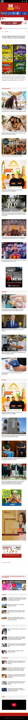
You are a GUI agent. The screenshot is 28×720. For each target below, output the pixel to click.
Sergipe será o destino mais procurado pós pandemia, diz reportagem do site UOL (16, 611)
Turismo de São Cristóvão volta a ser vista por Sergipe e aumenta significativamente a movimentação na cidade (16, 599)
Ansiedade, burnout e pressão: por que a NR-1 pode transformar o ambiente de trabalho (16, 662)
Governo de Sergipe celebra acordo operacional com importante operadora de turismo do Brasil (16, 618)
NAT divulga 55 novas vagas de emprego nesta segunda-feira (12, 373)
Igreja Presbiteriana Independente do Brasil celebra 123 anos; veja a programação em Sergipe (14, 436)
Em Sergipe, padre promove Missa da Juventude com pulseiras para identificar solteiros (13, 459)
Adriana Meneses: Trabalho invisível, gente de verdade (15, 651)
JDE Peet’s (9, 42)
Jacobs (21, 40)
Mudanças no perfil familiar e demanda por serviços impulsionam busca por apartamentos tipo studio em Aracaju (16, 669)
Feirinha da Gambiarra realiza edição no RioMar (12, 156)
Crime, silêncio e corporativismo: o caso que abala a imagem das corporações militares (16, 683)
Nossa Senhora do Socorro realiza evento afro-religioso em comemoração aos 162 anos (14, 260)
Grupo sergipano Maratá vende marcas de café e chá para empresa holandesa (13, 37)
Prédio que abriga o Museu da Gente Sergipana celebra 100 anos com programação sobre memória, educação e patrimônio (14, 214)
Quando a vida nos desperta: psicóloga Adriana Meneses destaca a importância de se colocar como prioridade (16, 638)
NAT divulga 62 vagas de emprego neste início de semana (12, 330)
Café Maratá (6, 40)
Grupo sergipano (17, 40)
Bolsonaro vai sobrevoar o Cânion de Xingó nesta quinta (15, 605)
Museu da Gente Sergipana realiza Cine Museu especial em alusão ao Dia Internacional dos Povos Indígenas (14, 237)
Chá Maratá (11, 40)
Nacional (15, 39)
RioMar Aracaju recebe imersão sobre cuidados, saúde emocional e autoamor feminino (14, 133)
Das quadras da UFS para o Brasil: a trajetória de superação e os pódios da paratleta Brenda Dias (16, 689)
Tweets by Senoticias (6, 562)
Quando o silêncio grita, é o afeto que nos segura (16, 629)
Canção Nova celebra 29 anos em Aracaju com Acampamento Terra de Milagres (12, 190)
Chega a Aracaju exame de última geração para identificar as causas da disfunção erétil (16, 645)
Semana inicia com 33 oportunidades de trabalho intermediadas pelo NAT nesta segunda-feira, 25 (13, 310)
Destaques (11, 39)
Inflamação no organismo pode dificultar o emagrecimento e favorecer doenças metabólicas (16, 676)
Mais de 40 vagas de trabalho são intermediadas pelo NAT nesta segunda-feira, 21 (13, 353)
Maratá (13, 42)
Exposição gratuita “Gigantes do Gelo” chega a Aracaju (14, 111)
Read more (21, 80)
